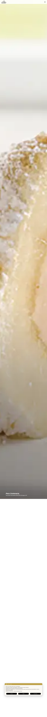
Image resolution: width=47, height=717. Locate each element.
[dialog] (23, 689)
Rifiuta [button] (23, 693)
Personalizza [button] (35, 693)
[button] (45, 2)
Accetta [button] (11, 693)
